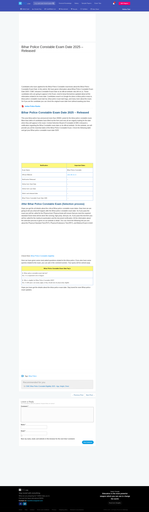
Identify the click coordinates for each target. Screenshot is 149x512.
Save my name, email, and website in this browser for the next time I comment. (48, 439)
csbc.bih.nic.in (71, 175)
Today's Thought (114, 491)
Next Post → (90, 395)
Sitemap (125, 509)
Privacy (54, 509)
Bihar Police (33, 376)
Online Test (126, 9)
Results (75, 9)
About (20, 509)
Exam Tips (97, 3)
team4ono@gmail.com (35, 500)
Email (23, 431)
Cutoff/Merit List (51, 9)
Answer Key (37, 9)
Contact (32, 509)
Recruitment (64, 9)
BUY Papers (124, 3)
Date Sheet (95, 9)
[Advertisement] (57, 27)
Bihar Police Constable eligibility (42, 256)
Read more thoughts (115, 503)
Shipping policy (63, 509)
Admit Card (26, 9)
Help (26, 509)
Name (23, 424)
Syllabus (85, 9)
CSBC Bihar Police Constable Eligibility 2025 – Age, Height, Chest (47, 386)
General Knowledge (65, 3)
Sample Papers (86, 3)
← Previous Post (77, 395)
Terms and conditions (43, 509)
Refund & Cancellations (77, 509)
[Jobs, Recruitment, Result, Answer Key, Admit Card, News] (24, 3)
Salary (76, 3)
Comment (24, 406)
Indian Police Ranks (32, 106)
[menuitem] (65, 3)
